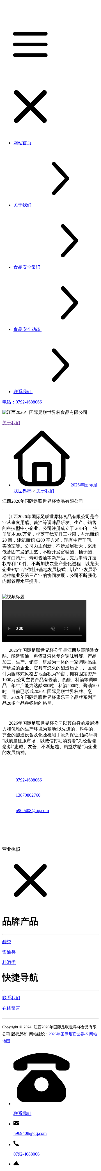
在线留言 (11, 1008)
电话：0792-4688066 (22, 402)
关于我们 (11, 422)
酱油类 (9, 952)
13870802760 (28, 795)
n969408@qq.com (32, 810)
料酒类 (9, 962)
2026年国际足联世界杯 (68, 1034)
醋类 (6, 941)
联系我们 (11, 997)
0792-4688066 (29, 780)
